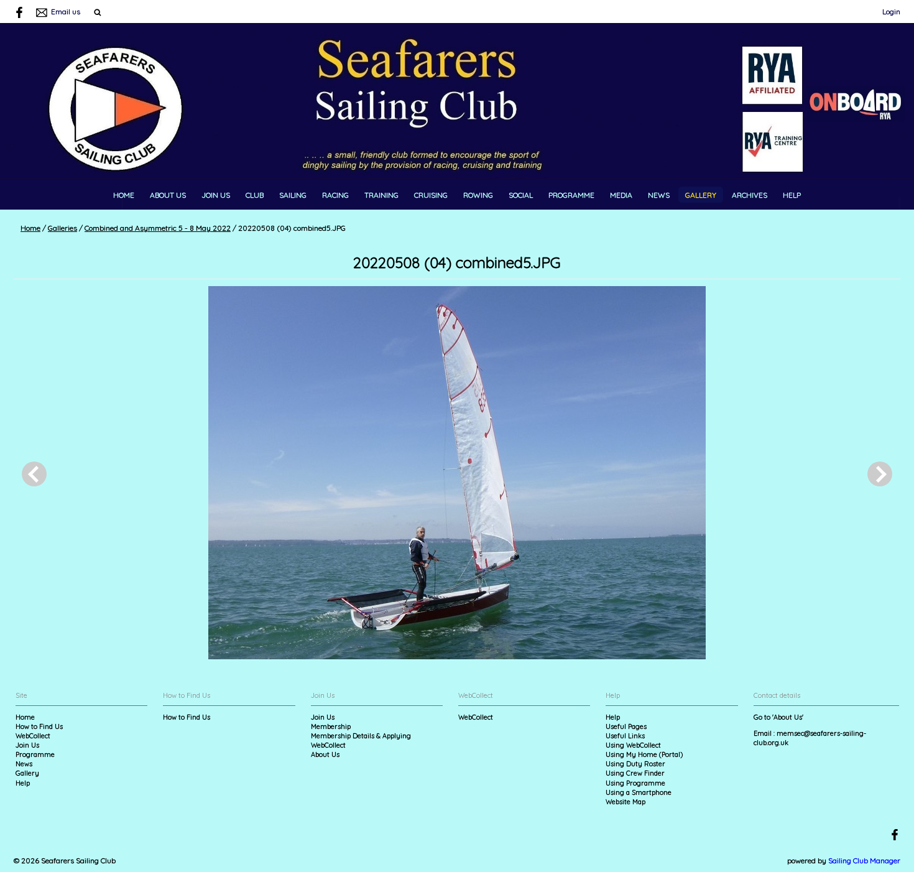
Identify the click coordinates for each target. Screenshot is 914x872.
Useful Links (625, 735)
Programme (571, 195)
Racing (335, 195)
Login (891, 11)
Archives (749, 195)
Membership (331, 726)
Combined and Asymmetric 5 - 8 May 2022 (158, 228)
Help (792, 195)
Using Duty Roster (635, 763)
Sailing (293, 195)
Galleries (62, 228)
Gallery (700, 195)
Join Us (215, 195)
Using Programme (635, 783)
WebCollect (33, 735)
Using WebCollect (633, 745)
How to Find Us (39, 726)
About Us (168, 195)
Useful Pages (626, 726)
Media (621, 195)
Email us (65, 11)
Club (255, 195)
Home (123, 195)
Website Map (625, 801)
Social (521, 195)
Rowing (478, 195)
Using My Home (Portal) (644, 754)
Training (381, 195)
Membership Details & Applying (361, 735)
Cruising (431, 195)
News (659, 195)
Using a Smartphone (639, 792)
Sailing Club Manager (864, 860)
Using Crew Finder (635, 773)
